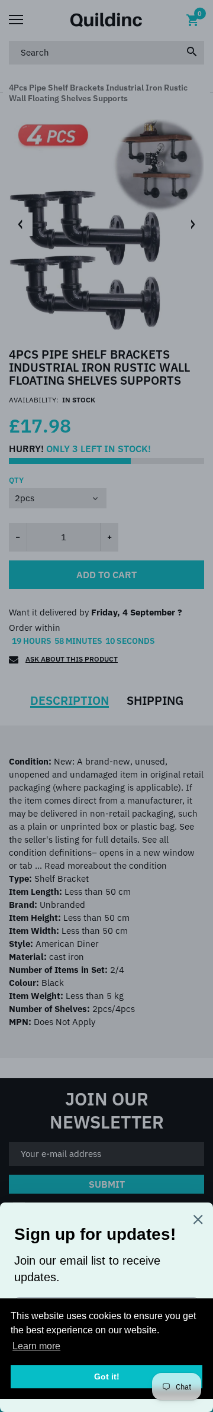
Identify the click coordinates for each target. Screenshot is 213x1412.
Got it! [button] (107, 1376)
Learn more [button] (36, 1346)
